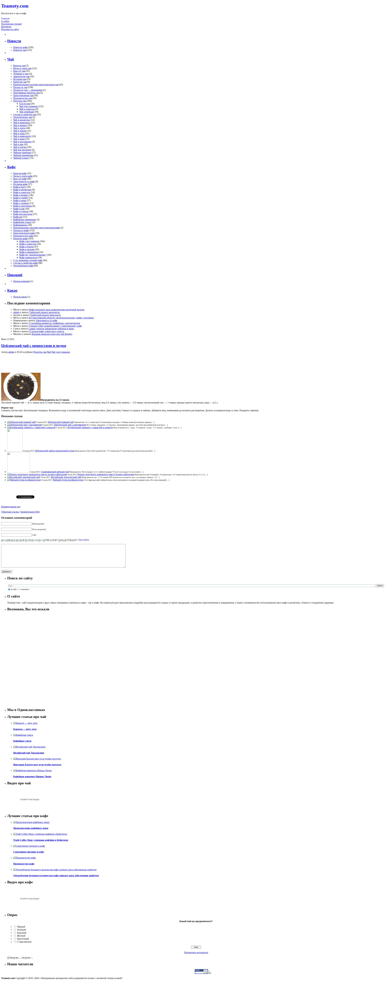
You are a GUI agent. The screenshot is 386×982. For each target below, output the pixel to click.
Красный (21, 932)
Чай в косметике (21, 120)
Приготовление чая (23, 95)
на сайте (14, 589)
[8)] (8, 540)
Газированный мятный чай (55, 471)
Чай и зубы (19, 133)
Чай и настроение (22, 141)
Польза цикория (21, 281)
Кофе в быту (19, 187)
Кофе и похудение (22, 206)
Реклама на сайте (10, 29)
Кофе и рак (19, 208)
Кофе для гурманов (29, 241)
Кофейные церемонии (24, 219)
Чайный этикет (21, 158)
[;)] (17, 540)
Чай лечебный (26, 111)
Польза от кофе (21, 230)
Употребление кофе (23, 265)
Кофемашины (20, 225)
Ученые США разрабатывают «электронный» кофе (55, 326)
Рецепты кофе (20, 238)
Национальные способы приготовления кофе (36, 227)
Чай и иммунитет (22, 136)
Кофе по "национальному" (33, 255)
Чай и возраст (20, 125)
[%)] (61, 540)
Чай (49, 352)
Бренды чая (19, 65)
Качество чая (20, 82)
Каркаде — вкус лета (24, 729)
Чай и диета (19, 128)
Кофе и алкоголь (21, 192)
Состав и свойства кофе (25, 263)
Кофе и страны (20, 211)
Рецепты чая (19, 101)
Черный (21, 926)
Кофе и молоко (27, 249)
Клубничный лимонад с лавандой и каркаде (90, 427)
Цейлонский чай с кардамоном (70, 424)
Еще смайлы (84, 539)
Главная (5, 18)
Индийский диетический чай (66, 477)
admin (16, 312)
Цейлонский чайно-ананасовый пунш (54, 450)
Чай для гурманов (28, 106)
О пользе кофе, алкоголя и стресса (46, 331)
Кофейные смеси (22, 741)
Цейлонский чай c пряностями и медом (33, 346)
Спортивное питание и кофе (28, 852)
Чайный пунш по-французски (68, 480)
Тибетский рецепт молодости (44, 312)
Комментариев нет (10, 506)
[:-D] (28, 540)
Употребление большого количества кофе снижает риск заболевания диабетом (56, 875)
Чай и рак (18, 144)
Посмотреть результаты (196, 952)
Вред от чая (19, 71)
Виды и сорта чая (22, 68)
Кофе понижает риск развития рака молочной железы (56, 309)
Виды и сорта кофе (23, 176)
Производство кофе (23, 236)
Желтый (21, 935)
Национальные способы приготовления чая (35, 84)
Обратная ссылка (10, 512)
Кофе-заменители (28, 257)
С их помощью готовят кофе (28, 260)
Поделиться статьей (11, 24)
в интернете (24, 589)
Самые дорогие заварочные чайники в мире (51, 328)
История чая (19, 79)
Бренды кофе (20, 173)
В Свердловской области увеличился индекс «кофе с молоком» (61, 317)
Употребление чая (22, 117)
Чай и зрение (20, 130)
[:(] (13, 540)
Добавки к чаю (21, 73)
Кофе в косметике (22, 189)
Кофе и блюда (26, 246)
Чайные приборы (22, 152)
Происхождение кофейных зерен (30, 828)
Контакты (6, 26)
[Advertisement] (193, 360)
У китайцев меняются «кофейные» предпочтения (54, 323)
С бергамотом (24, 941)
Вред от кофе (20, 178)
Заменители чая (21, 76)
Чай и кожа (19, 139)
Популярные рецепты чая (26, 92)
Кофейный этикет (22, 222)
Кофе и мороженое (29, 252)
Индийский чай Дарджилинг (28, 753)
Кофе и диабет (20, 197)
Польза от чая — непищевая (27, 90)
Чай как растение (22, 149)
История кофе (20, 184)
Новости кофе (20, 47)
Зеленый (21, 929)
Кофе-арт (18, 217)
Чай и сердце (20, 147)
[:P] (22, 540)
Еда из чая (24, 103)
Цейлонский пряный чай (61, 422)
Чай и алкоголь (27, 109)
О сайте (5, 21)
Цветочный (23, 938)
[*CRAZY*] (71, 540)
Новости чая (19, 50)
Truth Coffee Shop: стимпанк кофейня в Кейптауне (40, 840)
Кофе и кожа (19, 200)
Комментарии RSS (30, 512)
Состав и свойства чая (24, 114)
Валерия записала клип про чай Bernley (52, 334)
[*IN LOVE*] (50, 540)
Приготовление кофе (24, 233)
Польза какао (20, 296)
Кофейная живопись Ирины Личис (32, 776)
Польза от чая (20, 87)
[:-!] (40, 540)
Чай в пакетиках (21, 122)
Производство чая (22, 98)
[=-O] (34, 540)
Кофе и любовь (21, 203)
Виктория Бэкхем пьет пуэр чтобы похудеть (37, 764)
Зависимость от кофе (24, 181)
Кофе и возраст (21, 195)
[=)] (3, 540)
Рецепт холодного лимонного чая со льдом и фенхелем (106, 474)
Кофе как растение (22, 214)
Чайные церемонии (23, 155)
